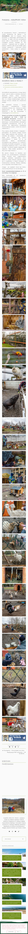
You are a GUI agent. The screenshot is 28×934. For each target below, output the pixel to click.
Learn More (11, 931)
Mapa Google (14, 83)
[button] (20, 3)
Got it (18, 931)
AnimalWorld (14, 113)
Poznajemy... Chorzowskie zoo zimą (14, 750)
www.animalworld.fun (10, 85)
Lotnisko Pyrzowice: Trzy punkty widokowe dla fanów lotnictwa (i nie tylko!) (12, 858)
